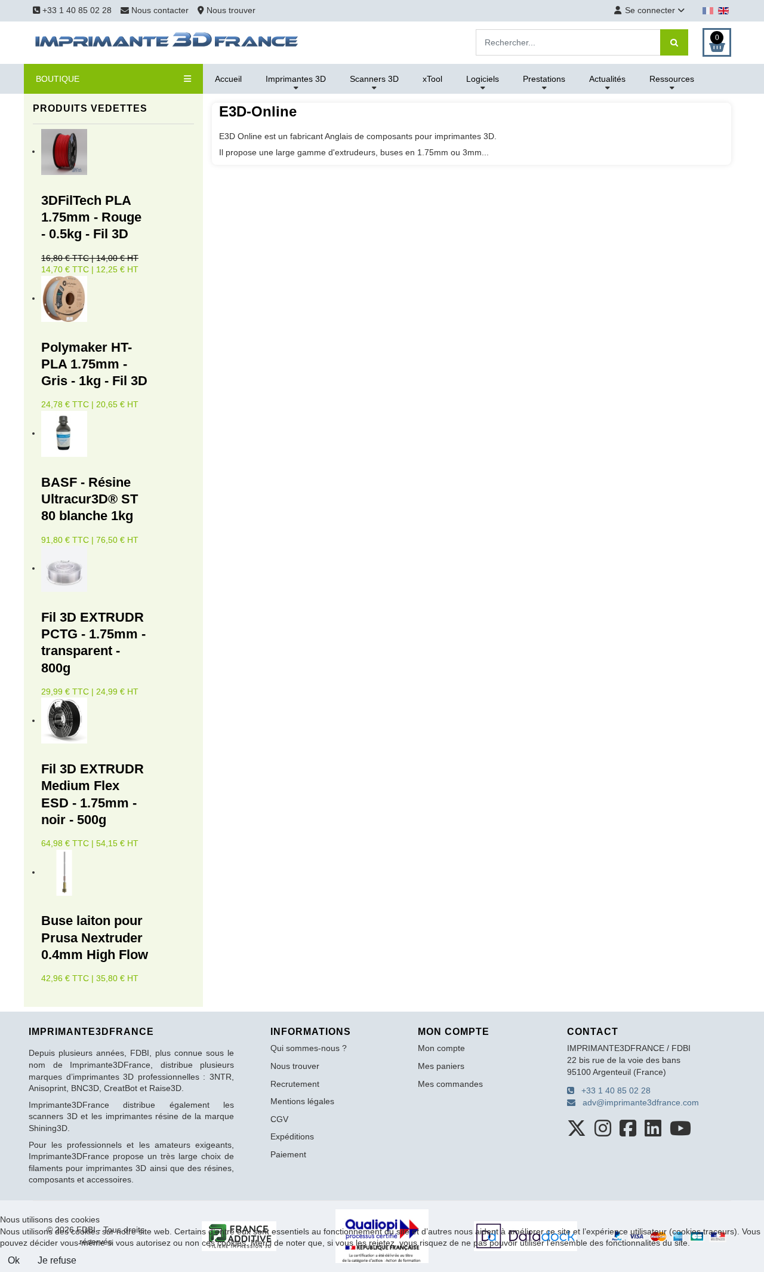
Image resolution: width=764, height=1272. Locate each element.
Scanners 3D (374, 79)
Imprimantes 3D (296, 79)
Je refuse (57, 1260)
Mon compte (441, 1048)
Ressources (671, 79)
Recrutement (294, 1084)
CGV (279, 1119)
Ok (14, 1260)
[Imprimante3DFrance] (167, 42)
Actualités (607, 79)
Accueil (228, 79)
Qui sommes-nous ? (308, 1048)
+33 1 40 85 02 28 (76, 10)
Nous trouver (229, 10)
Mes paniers (441, 1066)
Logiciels (482, 79)
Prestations (544, 79)
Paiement (288, 1154)
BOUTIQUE (57, 79)
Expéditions (292, 1136)
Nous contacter (160, 10)
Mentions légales (302, 1101)
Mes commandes (450, 1084)
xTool (432, 79)
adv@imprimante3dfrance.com (637, 1102)
